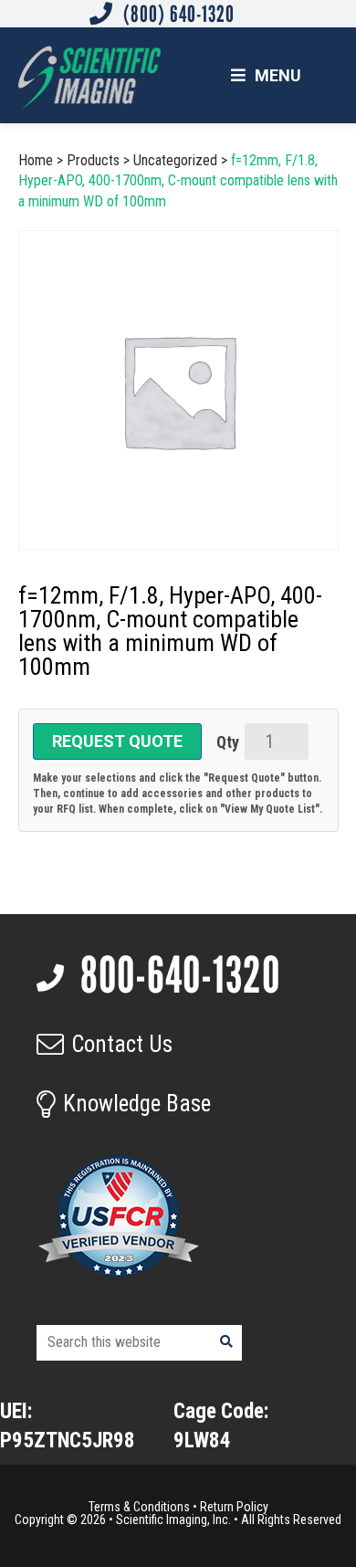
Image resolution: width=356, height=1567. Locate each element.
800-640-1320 (176, 975)
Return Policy (234, 1506)
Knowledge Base (137, 1103)
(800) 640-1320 (177, 13)
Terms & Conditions (139, 1506)
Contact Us (122, 1044)
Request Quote (117, 741)
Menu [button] (278, 75)
